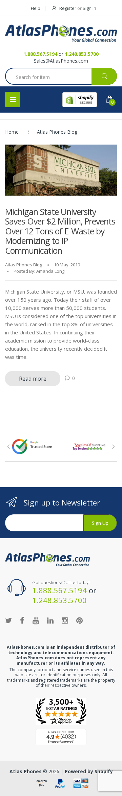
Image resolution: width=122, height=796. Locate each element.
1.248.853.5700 (82, 54)
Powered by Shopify (89, 771)
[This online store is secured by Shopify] (79, 99)
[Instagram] (65, 620)
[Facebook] (22, 620)
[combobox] (61, 76)
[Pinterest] (79, 620)
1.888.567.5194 (40, 54)
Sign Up (100, 523)
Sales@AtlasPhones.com (61, 60)
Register (67, 8)
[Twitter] (8, 620)
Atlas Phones (25, 771)
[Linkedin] (50, 620)
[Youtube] (36, 620)
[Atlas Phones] (61, 33)
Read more (32, 378)
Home (12, 132)
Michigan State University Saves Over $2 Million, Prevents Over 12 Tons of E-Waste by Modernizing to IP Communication (60, 231)
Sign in (89, 8)
